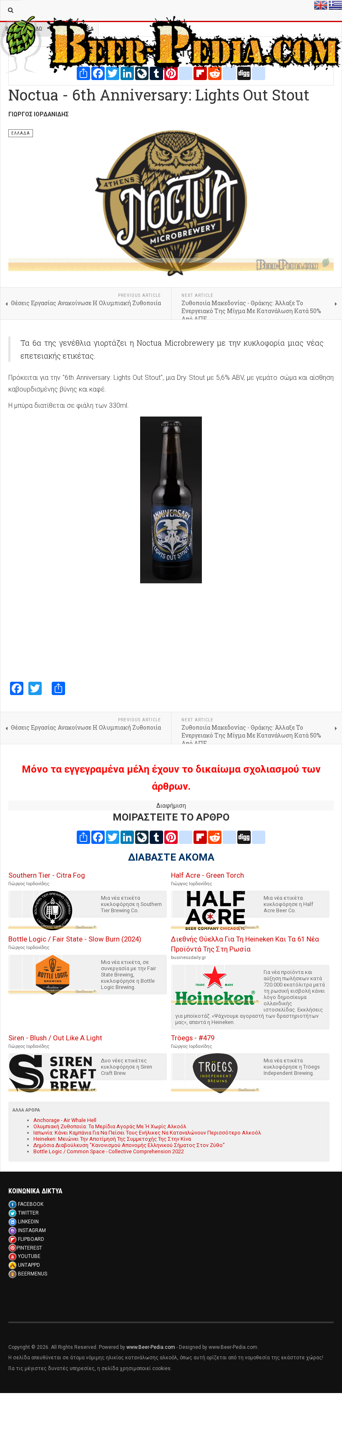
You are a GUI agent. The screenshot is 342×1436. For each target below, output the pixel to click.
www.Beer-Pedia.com (150, 1347)
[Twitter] (112, 836)
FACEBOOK (30, 1204)
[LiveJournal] (141, 836)
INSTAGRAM (32, 1230)
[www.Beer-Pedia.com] (171, 10)
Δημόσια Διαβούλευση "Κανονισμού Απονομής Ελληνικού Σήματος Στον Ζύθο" (129, 1145)
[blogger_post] (185, 836)
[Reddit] (214, 836)
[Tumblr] (156, 836)
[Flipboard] (200, 836)
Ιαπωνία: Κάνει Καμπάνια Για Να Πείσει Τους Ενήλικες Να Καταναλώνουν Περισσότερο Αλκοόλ (147, 1133)
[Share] (83, 836)
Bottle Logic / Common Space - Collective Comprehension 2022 (108, 1151)
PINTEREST (29, 1248)
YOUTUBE (29, 1256)
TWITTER (28, 1213)
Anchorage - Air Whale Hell (64, 1120)
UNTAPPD (29, 1265)
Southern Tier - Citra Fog (46, 875)
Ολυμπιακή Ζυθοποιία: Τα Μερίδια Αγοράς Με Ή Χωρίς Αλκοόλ (109, 1126)
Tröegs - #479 (192, 1038)
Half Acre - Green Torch (207, 875)
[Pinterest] (171, 836)
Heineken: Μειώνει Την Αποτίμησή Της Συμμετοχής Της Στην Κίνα (112, 1139)
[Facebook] (98, 836)
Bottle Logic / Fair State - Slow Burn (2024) (74, 939)
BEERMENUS (32, 1274)
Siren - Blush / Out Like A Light (55, 1038)
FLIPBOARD (31, 1239)
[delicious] (229, 836)
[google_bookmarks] (258, 836)
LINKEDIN (28, 1222)
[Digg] (244, 836)
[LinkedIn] (127, 836)
